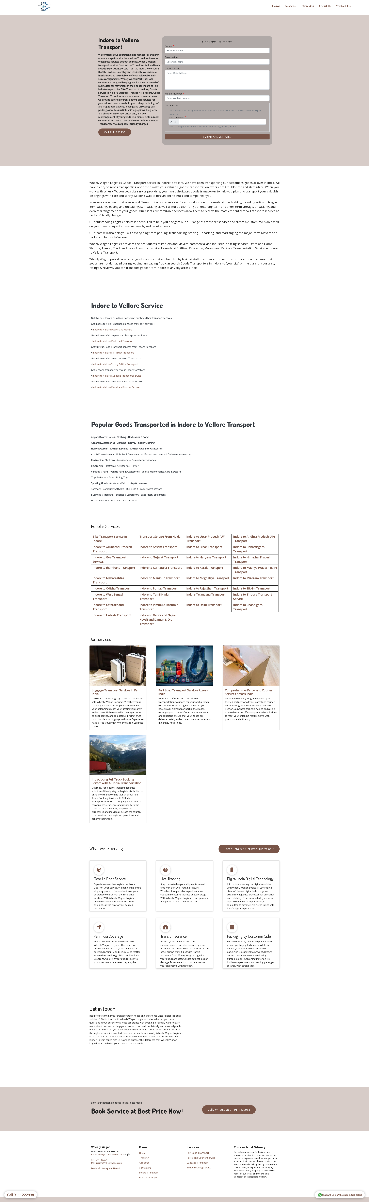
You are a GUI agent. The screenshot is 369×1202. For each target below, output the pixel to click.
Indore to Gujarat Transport (159, 557)
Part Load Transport (198, 1152)
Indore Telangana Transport (205, 594)
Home (276, 6)
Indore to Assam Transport (158, 547)
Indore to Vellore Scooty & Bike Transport (115, 364)
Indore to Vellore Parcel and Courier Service (116, 387)
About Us (325, 6)
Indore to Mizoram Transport (253, 578)
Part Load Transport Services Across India (183, 692)
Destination (171, 57)
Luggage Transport (197, 1162)
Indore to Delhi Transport (204, 605)
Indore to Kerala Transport (204, 568)
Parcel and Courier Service (201, 1157)
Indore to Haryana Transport (206, 557)
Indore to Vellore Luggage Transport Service (116, 375)
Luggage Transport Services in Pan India (115, 692)
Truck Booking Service (199, 1167)
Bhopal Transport (149, 1177)
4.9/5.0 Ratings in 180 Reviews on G (108, 1154)
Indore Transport (148, 1172)
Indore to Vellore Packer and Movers (112, 329)
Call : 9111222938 (99, 1159)
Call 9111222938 (114, 132)
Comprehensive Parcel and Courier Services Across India (248, 692)
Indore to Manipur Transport (160, 578)
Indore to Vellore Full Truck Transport (113, 352)
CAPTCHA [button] (174, 105)
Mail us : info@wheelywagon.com (106, 1163)
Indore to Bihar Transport (204, 547)
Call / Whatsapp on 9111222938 (229, 1110)
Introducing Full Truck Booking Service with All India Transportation (117, 781)
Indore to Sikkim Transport (251, 588)
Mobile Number (173, 93)
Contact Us (343, 6)
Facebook (95, 1168)
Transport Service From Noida (160, 536)
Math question (176, 117)
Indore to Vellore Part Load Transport (113, 341)
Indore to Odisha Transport (111, 588)
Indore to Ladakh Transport (112, 615)
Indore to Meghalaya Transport (207, 578)
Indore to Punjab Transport (158, 588)
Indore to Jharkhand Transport (114, 568)
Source (168, 46)
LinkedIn (117, 1168)
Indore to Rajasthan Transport (207, 588)
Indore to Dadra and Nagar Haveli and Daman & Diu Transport (158, 619)
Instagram (107, 1168)
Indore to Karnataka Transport (161, 568)
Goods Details (172, 68)
